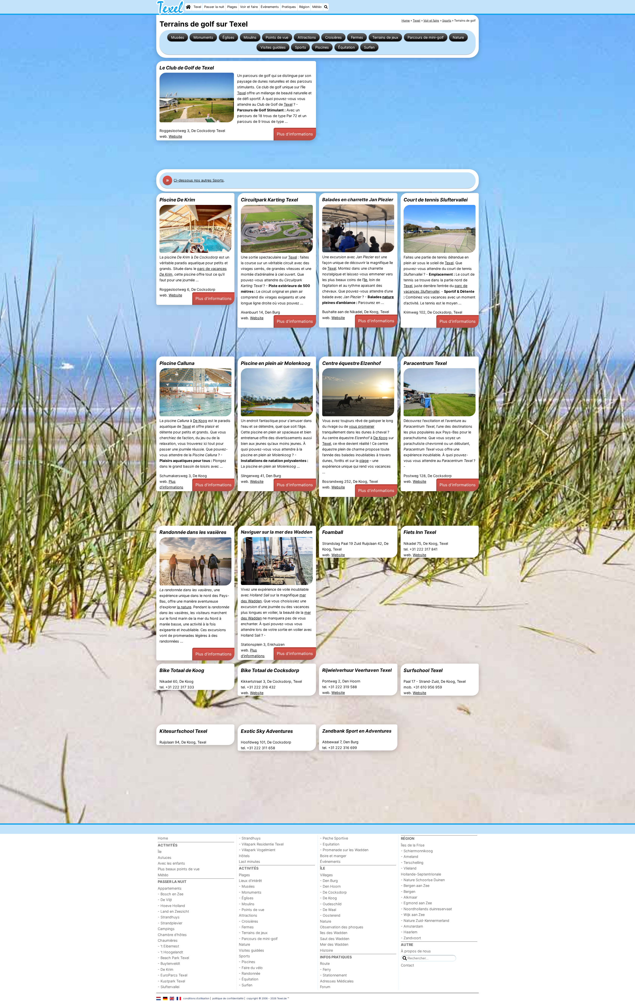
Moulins (250, 37)
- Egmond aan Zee (416, 903)
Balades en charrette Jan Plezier (357, 199)
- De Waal (328, 909)
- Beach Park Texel (173, 958)
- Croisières (248, 921)
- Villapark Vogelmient (257, 850)
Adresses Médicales (337, 981)
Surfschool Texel (423, 670)
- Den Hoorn (330, 886)
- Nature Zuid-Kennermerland (425, 920)
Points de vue (277, 37)
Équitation (346, 47)
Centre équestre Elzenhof (351, 363)
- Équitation (248, 979)
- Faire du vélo (251, 968)
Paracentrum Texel (425, 363)
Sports (300, 47)
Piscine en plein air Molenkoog (275, 363)
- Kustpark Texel (171, 981)
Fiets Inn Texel (420, 532)
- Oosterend (330, 915)
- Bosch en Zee (170, 894)
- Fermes (246, 927)
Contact (407, 965)
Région (304, 7)
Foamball (332, 532)
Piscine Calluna (176, 363)
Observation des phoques (341, 927)
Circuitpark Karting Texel (269, 200)
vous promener (361, 426)
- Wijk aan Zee (413, 914)
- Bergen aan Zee (415, 885)
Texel (197, 7)
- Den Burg (329, 880)
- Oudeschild (331, 904)
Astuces (164, 857)
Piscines (322, 47)
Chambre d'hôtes (172, 935)
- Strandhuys (169, 917)
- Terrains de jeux (253, 933)
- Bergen (408, 891)
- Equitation (329, 844)
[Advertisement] (305, 155)
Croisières (333, 37)
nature (388, 297)
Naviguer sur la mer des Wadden (276, 532)
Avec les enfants (171, 863)
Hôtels (244, 856)
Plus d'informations (295, 133)
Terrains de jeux (385, 37)
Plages (232, 7)
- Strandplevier (170, 923)
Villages (326, 875)
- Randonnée (249, 973)
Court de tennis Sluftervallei (436, 200)
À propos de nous (416, 951)
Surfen (369, 47)
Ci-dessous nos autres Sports (199, 180)
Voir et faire (249, 7)
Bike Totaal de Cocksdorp (270, 670)
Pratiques (289, 7)
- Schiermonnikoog (417, 851)
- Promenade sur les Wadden (344, 850)
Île (159, 851)
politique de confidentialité (228, 998)
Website (175, 136)
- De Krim (165, 969)
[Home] (188, 7)
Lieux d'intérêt (250, 880)
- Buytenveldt (169, 963)
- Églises (246, 898)
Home (163, 838)
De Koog (200, 421)
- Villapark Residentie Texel (261, 844)
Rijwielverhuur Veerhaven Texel (357, 670)
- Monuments (250, 892)
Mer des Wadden (334, 944)
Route (325, 963)
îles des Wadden (333, 933)
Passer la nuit (214, 7)
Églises (228, 37)
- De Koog (328, 898)
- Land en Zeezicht (173, 911)
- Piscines (247, 962)
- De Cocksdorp (333, 892)
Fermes (357, 37)
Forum (325, 987)
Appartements (170, 888)
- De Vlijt (165, 900)
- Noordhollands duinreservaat (426, 909)
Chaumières (168, 940)
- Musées (247, 886)
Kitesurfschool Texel (183, 731)
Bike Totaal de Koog (181, 670)
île (365, 280)
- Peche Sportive (334, 838)
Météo (317, 7)
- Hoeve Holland (171, 906)
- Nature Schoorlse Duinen (423, 880)
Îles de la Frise (412, 845)
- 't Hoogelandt (170, 952)
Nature (458, 37)
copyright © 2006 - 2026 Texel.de (267, 998)
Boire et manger (333, 856)
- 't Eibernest (168, 946)
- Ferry (325, 969)
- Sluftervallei (168, 987)
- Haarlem (409, 932)
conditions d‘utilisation (196, 998)
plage (364, 460)
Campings (166, 929)
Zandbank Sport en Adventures (356, 731)
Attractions (307, 37)
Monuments (203, 37)
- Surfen (245, 985)
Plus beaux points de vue (178, 869)
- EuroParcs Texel (172, 975)
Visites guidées (273, 47)
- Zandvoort (411, 938)
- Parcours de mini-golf (258, 939)
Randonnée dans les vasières (192, 532)
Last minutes (249, 861)
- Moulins (246, 904)
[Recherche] (326, 7)
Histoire (326, 950)
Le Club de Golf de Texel (186, 68)
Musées (177, 37)
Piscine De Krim (177, 200)
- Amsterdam (412, 926)
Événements (270, 7)
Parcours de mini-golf (426, 37)
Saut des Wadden (334, 939)
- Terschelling (412, 862)
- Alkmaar (409, 897)
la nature (184, 607)
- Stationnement (333, 975)
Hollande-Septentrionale (421, 874)
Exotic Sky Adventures (267, 731)
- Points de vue (251, 909)
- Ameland (409, 856)
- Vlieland (408, 868)
